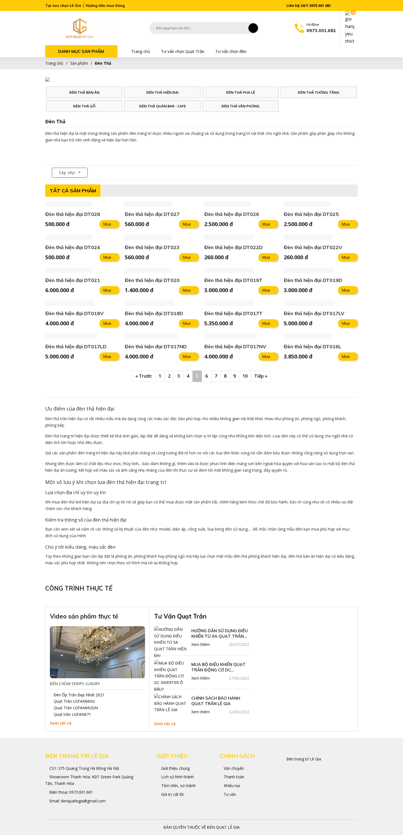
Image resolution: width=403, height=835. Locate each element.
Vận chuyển (233, 768)
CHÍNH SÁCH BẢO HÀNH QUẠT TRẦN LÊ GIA (215, 701)
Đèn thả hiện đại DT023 (152, 247)
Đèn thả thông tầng (318, 92)
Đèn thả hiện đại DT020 (152, 280)
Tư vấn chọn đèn (230, 51)
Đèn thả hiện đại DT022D (233, 247)
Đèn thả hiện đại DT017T (233, 313)
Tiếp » (260, 376)
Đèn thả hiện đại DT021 (72, 280)
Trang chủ (140, 51)
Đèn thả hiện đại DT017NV (235, 346)
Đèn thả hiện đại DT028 (72, 214)
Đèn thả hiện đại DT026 (231, 214)
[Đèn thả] (79, 28)
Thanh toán (233, 776)
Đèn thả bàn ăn (84, 92)
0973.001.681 (81, 792)
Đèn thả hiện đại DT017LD (75, 346)
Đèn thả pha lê (240, 92)
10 (245, 376)
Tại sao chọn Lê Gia (63, 5)
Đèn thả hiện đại (162, 92)
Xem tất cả (60, 723)
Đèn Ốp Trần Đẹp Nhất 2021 (79, 694)
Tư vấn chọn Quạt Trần (182, 51)
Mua (107, 224)
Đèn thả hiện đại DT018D (154, 313)
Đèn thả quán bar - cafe (162, 106)
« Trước (143, 376)
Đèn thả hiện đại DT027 (152, 214)
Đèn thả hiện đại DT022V (313, 247)
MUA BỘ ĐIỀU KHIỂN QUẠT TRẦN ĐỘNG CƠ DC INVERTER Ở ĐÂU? (218, 667)
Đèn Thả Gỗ (84, 106)
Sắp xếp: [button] (68, 172)
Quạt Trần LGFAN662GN (76, 707)
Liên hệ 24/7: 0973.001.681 (308, 5)
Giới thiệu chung (175, 768)
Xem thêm (200, 644)
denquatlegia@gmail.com (83, 800)
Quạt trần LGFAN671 (72, 714)
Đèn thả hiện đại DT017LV (314, 313)
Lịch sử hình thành (177, 776)
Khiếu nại (231, 785)
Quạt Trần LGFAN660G (74, 701)
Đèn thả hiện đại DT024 (72, 247)
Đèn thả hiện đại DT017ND (156, 346)
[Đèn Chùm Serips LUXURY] (97, 652)
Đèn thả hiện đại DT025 (311, 214)
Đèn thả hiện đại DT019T (233, 280)
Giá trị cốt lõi (172, 794)
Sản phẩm (79, 63)
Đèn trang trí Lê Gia (303, 759)
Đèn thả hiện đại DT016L (312, 346)
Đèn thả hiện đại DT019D (313, 280)
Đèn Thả (103, 63)
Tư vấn (229, 794)
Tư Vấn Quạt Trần (180, 616)
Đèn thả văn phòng (241, 106)
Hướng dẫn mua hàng (105, 5)
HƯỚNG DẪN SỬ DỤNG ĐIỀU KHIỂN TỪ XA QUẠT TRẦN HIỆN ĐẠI (219, 633)
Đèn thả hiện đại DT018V (74, 313)
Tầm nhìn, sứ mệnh (178, 785)
